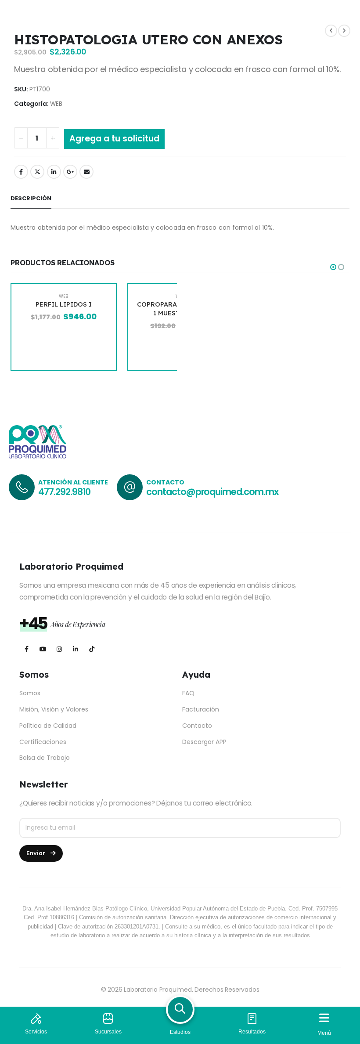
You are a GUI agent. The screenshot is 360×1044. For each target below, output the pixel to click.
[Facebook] (26, 649)
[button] (333, 267)
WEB (56, 104)
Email (86, 172)
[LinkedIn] (75, 649)
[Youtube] (43, 649)
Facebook (21, 172)
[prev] (331, 31)
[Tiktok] (91, 649)
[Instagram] (59, 649)
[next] (344, 31)
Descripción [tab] (31, 198)
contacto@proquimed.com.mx (212, 491)
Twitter (37, 172)
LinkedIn (54, 172)
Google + (70, 172)
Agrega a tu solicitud (114, 138)
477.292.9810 (64, 491)
